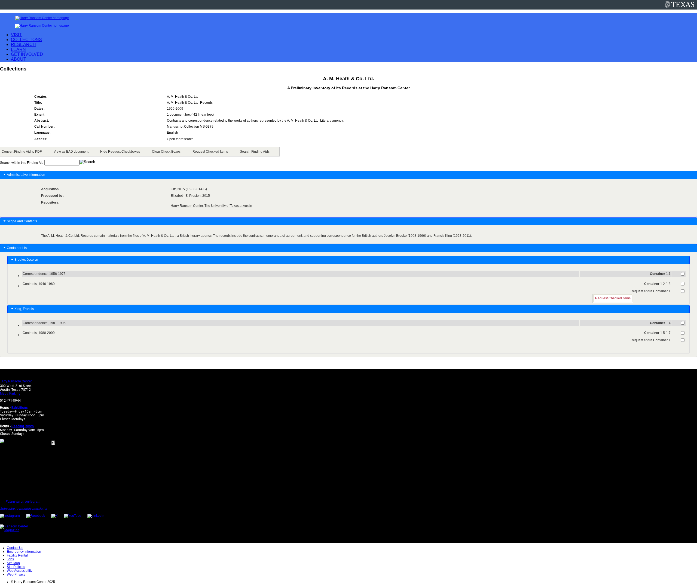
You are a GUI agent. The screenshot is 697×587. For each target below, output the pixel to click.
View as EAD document (71, 151)
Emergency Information (24, 552)
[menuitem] (22, 151)
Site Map (13, 563)
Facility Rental (17, 555)
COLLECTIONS (26, 39)
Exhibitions (19, 408)
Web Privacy (16, 574)
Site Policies (16, 567)
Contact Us (15, 548)
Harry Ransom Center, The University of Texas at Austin (211, 206)
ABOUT (18, 59)
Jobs (10, 559)
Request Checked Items (210, 151)
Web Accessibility (19, 571)
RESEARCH (23, 44)
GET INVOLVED (27, 54)
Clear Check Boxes (166, 151)
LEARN (18, 49)
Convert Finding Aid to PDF (22, 151)
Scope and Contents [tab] (22, 221)
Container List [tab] (17, 248)
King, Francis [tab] (24, 309)
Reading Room (22, 426)
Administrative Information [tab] (26, 175)
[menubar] (140, 151)
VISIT (16, 34)
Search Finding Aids (255, 151)
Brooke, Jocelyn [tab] (27, 260)
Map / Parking (10, 393)
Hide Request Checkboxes (120, 151)
